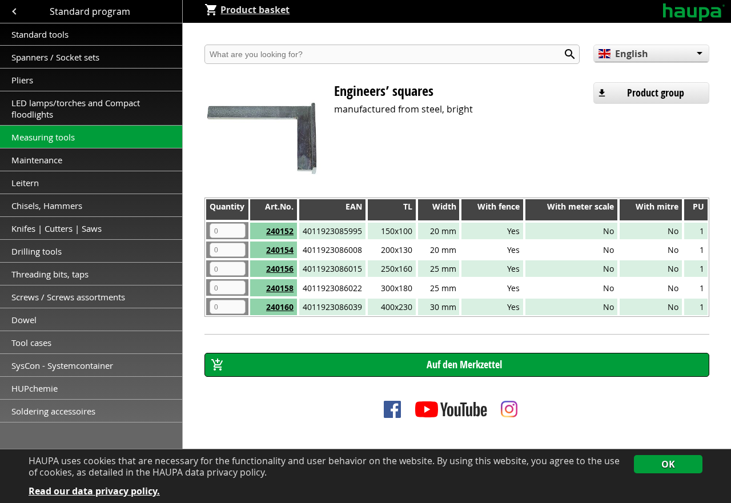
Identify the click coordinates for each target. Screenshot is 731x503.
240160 (280, 306)
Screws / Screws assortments (68, 297)
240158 (280, 288)
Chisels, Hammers (46, 205)
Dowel (24, 319)
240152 (280, 231)
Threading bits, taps (50, 274)
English (631, 53)
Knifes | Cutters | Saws (56, 228)
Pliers (22, 80)
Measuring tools (43, 137)
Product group (655, 93)
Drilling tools (36, 251)
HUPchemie (34, 388)
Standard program (91, 11)
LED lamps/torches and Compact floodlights (75, 108)
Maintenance (38, 160)
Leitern (26, 182)
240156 (280, 268)
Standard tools (40, 34)
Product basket (255, 9)
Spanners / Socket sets (55, 57)
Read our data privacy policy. (94, 491)
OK (668, 464)
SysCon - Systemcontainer (62, 365)
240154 (280, 249)
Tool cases (32, 342)
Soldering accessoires (53, 411)
